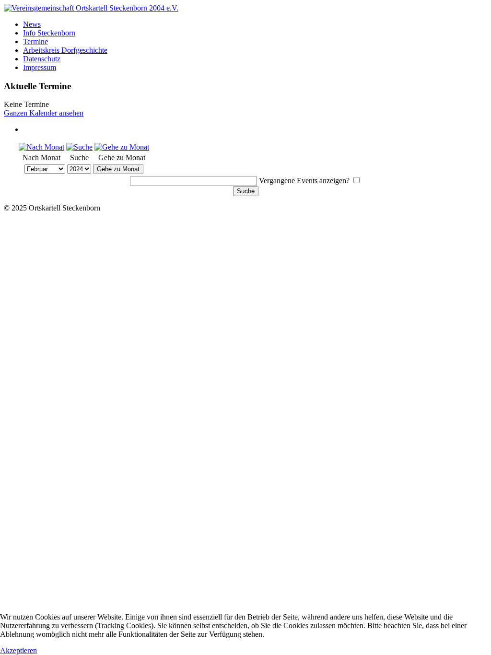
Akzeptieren (18, 650)
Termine (35, 41)
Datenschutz (41, 59)
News (32, 24)
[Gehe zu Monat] (121, 147)
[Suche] (79, 147)
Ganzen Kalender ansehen (43, 113)
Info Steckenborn (49, 33)
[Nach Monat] (41, 147)
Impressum (39, 67)
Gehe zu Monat (118, 169)
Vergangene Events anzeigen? (304, 180)
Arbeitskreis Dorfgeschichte (65, 50)
